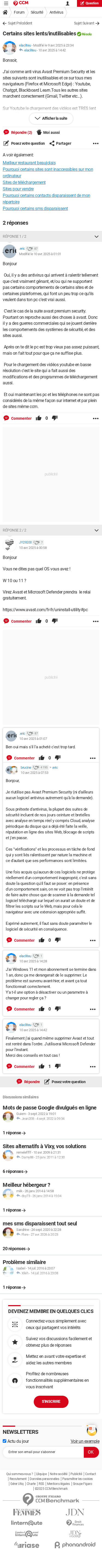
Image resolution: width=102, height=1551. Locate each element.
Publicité (76, 1474)
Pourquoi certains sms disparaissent (35, 208)
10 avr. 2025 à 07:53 (34, 773)
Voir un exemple (85, 1441)
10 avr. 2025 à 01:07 (33, 739)
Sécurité (37, 12)
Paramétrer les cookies (77, 1479)
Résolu (87, 34)
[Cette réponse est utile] (38, 418)
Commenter (21, 418)
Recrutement (18, 1479)
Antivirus (56, 12)
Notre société (58, 1474)
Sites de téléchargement (24, 182)
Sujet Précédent (20, 23)
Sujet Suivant (84, 23)
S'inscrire (51, 1401)
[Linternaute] (27, 1523)
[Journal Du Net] (75, 1512)
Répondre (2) (21, 132)
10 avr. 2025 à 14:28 (33, 961)
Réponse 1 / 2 (14, 236)
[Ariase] (27, 1545)
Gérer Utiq (16, 1484)
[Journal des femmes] (27, 1512)
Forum (19, 12)
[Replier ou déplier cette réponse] (96, 236)
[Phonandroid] (75, 1544)
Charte (31, 1484)
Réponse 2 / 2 (14, 530)
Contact (90, 1474)
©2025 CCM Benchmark (51, 1489)
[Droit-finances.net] (75, 1523)
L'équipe (41, 1474)
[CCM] (20, 3)
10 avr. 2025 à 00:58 (33, 548)
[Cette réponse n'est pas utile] (54, 418)
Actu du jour (17, 1441)
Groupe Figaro (82, 1484)
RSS (41, 1484)
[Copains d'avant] (27, 1534)
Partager (63, 143)
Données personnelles (44, 1479)
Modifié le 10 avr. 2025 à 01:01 (40, 254)
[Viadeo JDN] (75, 1534)
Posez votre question (27, 143)
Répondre (31, 1082)
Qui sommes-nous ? (19, 1474)
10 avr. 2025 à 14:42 (52, 50)
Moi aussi (51, 132)
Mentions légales (58, 1484)
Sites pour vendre (18, 188)
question (92, 3)
